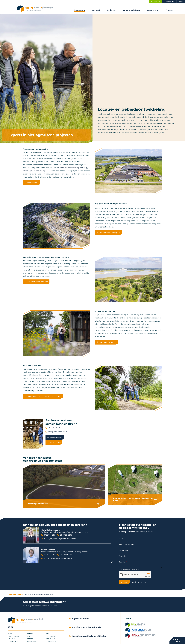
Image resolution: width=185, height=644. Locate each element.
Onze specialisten (131, 10)
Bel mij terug (55, 442)
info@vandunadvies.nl (57, 432)
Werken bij (155, 2)
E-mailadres (124, 550)
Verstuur (124, 582)
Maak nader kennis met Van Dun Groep (44, 396)
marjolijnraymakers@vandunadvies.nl (60, 539)
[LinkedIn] (9, 627)
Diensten (78, 10)
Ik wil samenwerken (107, 342)
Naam (121, 538)
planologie (27, 171)
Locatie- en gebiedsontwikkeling (39, 594)
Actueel (96, 10)
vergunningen (41, 171)
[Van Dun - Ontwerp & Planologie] (35, 8)
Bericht (122, 562)
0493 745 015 (49, 535)
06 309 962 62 (66, 555)
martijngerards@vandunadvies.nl (58, 558)
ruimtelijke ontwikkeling (68, 168)
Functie (122, 556)
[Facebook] (12, 627)
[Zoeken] (173, 2)
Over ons (151, 10)
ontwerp (83, 168)
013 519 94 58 (54, 428)
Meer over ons (55, 437)
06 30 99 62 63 (66, 535)
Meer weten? (32, 183)
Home (11, 594)
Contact (170, 10)
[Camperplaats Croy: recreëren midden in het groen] (135, 484)
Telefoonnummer (126, 544)
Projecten (111, 10)
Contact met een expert (109, 233)
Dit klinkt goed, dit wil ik (37, 282)
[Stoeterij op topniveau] (64, 486)
